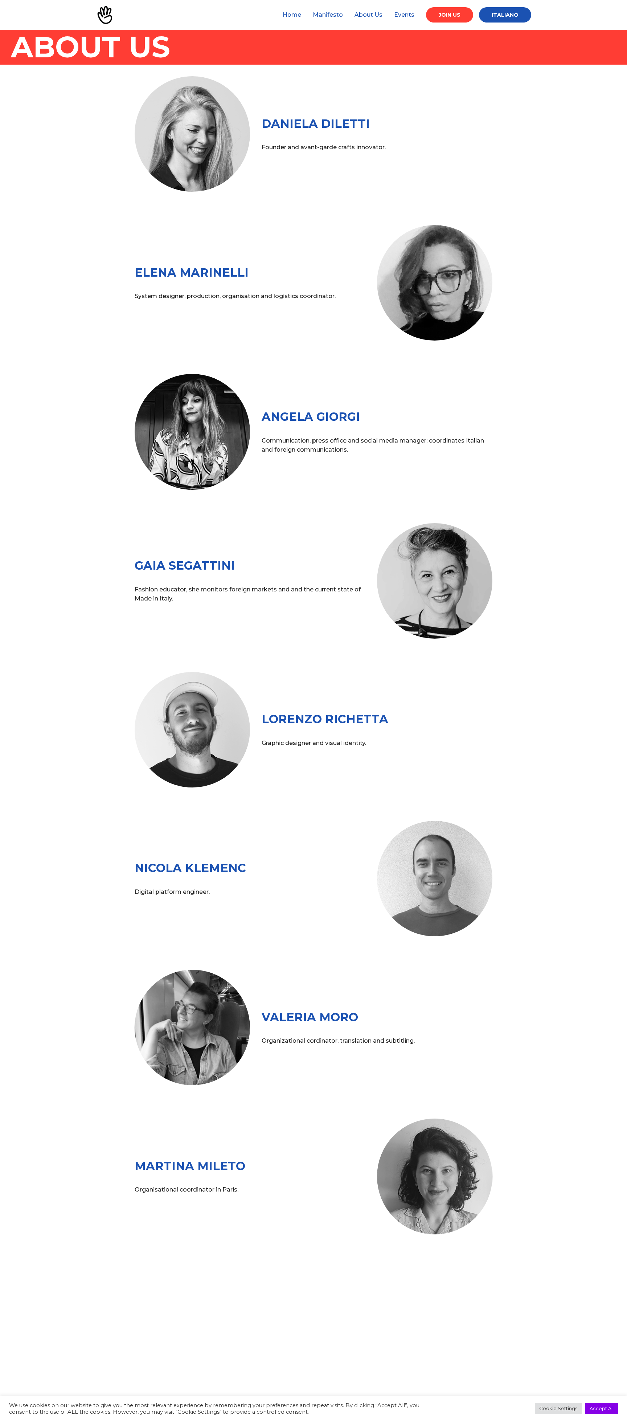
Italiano (505, 15)
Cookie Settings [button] (558, 1408)
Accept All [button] (602, 1408)
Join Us (449, 15)
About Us (368, 14)
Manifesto (328, 14)
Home (292, 14)
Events (404, 14)
